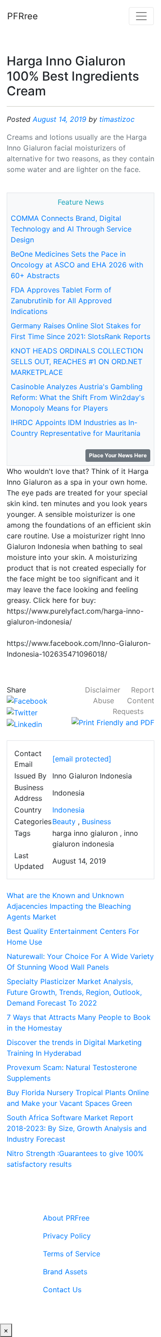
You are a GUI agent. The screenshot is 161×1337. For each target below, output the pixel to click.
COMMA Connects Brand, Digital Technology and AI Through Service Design (71, 229)
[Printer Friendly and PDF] (113, 722)
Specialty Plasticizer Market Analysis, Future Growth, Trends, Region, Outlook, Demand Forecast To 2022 (74, 992)
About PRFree (66, 1217)
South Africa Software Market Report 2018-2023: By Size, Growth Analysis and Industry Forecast (77, 1128)
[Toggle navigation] (141, 16)
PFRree (22, 16)
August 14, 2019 (59, 119)
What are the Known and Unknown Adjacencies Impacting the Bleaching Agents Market (69, 906)
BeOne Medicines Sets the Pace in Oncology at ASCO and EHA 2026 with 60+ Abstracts (77, 264)
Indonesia (68, 809)
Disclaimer (102, 689)
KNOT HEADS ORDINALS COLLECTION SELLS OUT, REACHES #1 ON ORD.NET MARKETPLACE (77, 361)
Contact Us (62, 1289)
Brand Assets (65, 1271)
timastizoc (117, 119)
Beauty (64, 821)
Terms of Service (71, 1253)
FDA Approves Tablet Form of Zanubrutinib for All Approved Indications (61, 300)
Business (96, 821)
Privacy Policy (67, 1235)
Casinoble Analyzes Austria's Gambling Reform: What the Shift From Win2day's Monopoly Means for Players (77, 397)
